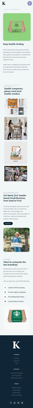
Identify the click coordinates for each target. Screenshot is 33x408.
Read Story (8, 223)
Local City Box (6, 9)
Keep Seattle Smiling (15, 9)
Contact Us (16, 361)
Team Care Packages (16, 373)
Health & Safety (16, 387)
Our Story (16, 358)
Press (16, 363)
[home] (3, 3)
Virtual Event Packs (16, 378)
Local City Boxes (16, 375)
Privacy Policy (16, 390)
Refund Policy (17, 392)
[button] (29, 3)
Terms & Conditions (16, 395)
